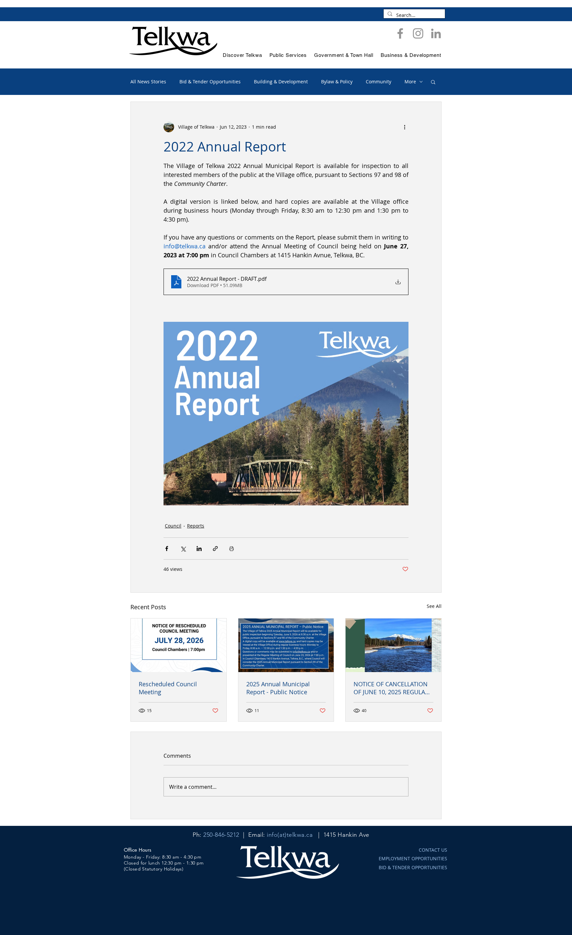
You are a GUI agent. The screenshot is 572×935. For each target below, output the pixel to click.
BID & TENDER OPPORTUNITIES (413, 867)
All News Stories (148, 81)
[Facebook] (400, 33)
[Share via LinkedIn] (199, 548)
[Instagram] (418, 33)
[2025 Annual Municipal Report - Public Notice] (286, 645)
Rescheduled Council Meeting (168, 688)
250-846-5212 (221, 834)
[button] (433, 81)
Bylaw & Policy (337, 81)
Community (378, 81)
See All (434, 606)
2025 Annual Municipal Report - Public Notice (278, 688)
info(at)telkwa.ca (289, 834)
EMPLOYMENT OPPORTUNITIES (413, 858)
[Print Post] (231, 548)
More (410, 81)
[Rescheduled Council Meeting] (178, 645)
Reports (195, 526)
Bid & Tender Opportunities (210, 81)
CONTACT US (433, 850)
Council (173, 526)
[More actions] (404, 127)
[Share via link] (215, 548)
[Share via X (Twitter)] (183, 548)
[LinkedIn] (436, 33)
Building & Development (281, 81)
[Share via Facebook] (167, 548)
